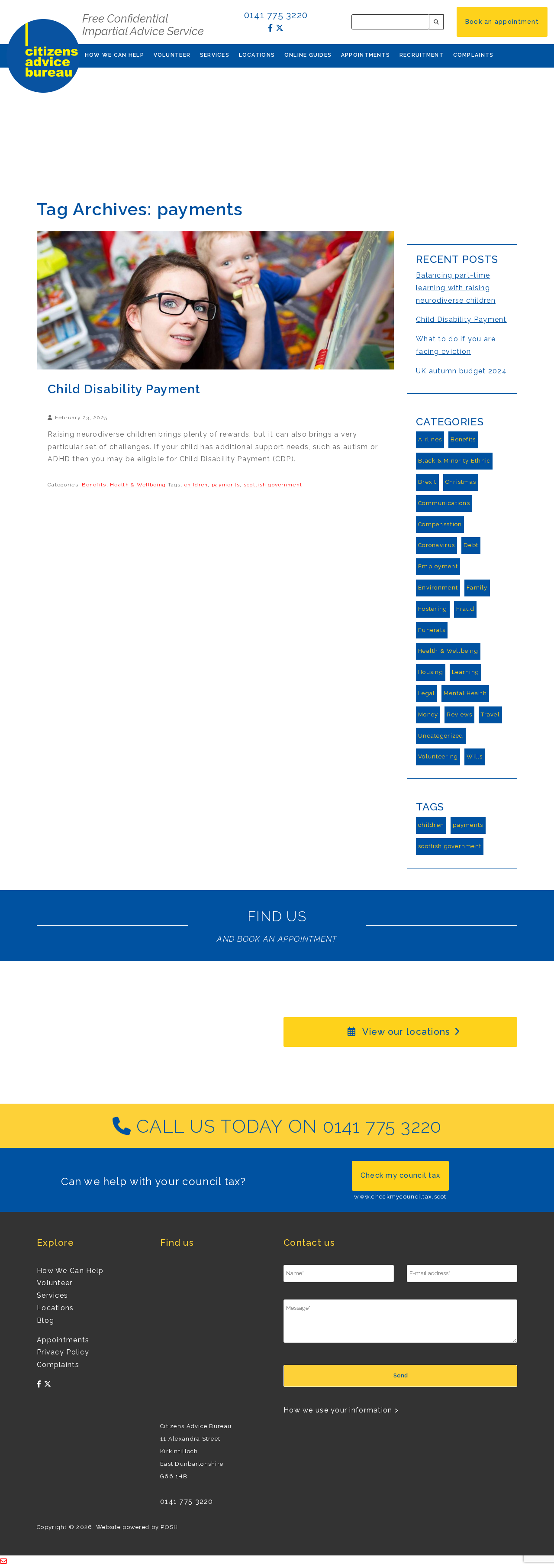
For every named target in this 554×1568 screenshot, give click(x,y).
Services (214, 55)
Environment (438, 587)
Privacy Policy (63, 1352)
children (196, 485)
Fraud (465, 609)
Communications (444, 503)
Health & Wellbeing (138, 485)
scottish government (273, 485)
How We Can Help (114, 55)
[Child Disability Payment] (215, 300)
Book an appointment (502, 21)
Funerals (431, 630)
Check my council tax (401, 1175)
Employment (438, 566)
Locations (257, 55)
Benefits (94, 485)
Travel (490, 714)
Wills (475, 756)
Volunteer (172, 55)
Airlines (430, 439)
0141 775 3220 (276, 15)
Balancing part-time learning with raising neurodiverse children (456, 288)
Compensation (440, 524)
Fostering (433, 609)
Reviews (459, 714)
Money (428, 714)
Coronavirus (436, 545)
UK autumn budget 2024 (461, 371)
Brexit (427, 482)
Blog (45, 1320)
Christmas (461, 482)
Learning (465, 672)
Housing (430, 672)
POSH (169, 1527)
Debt (471, 545)
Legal (426, 693)
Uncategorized (441, 735)
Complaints (473, 55)
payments (226, 485)
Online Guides (308, 55)
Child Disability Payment (124, 389)
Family (477, 587)
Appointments (365, 55)
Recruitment (421, 55)
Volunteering (438, 756)
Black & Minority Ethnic (454, 460)
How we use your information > (341, 1410)
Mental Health (465, 693)
